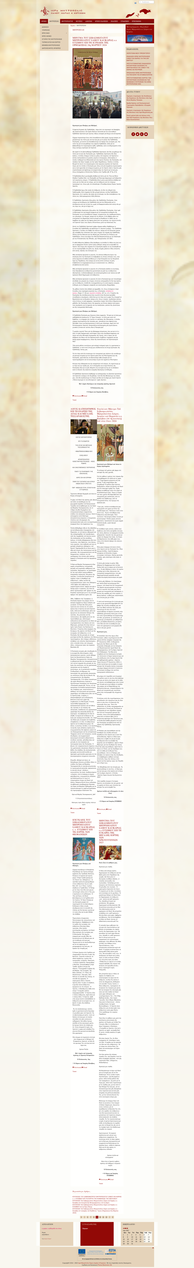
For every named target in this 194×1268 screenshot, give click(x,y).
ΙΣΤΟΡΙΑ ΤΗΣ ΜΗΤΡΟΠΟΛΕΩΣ (52, 39)
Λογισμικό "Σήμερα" (47, 1238)
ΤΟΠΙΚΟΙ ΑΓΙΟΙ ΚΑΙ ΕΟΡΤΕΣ (51, 42)
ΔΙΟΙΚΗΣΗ (45, 27)
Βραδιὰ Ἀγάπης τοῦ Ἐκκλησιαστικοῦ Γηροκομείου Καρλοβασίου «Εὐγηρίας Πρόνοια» (139, 105)
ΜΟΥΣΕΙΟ (79, 21)
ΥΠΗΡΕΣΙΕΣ (46, 30)
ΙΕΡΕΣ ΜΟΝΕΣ (47, 36)
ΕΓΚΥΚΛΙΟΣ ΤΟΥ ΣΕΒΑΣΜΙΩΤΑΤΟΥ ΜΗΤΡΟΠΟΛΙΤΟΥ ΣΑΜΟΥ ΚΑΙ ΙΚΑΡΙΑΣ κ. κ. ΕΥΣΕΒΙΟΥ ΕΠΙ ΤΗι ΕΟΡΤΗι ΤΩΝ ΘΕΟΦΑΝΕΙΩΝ (84, 827)
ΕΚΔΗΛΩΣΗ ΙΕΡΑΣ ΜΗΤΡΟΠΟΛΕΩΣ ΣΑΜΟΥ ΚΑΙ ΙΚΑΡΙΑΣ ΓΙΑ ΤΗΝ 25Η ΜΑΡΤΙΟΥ (138, 58)
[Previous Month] (124, 1228)
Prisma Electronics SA (105, 1265)
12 (106, 1217)
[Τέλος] (112, 1217)
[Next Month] (127, 1228)
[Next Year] (126, 1228)
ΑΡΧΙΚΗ (43, 21)
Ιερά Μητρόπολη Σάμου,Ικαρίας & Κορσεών (92, 1263)
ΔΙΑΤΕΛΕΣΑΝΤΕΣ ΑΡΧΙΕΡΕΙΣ (51, 48)
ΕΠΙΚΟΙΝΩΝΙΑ (136, 21)
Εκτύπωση (78, 396)
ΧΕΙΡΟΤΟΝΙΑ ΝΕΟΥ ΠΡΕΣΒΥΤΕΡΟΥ (138, 53)
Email (85, 396)
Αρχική (73, 25)
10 (100, 1217)
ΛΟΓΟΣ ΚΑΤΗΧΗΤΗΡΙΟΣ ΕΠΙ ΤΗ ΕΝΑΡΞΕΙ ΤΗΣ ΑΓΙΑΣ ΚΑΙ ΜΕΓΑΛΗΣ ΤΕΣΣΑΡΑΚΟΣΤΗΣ (83, 412)
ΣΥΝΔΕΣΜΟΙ (125, 21)
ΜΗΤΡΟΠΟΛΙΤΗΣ (67, 21)
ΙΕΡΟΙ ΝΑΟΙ (46, 33)
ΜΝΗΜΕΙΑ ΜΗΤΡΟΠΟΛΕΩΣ (51, 45)
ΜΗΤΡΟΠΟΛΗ (54, 21)
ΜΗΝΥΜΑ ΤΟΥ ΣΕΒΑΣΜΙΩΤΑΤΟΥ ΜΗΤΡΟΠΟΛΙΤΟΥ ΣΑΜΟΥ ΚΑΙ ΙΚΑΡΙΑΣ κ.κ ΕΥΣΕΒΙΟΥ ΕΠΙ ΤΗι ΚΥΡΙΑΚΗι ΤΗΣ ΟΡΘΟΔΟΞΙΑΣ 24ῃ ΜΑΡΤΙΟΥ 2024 (95, 41)
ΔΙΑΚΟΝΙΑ (88, 21)
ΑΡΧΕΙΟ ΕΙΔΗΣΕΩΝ (101, 21)
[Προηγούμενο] (84, 1217)
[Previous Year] (123, 1228)
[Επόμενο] (109, 1217)
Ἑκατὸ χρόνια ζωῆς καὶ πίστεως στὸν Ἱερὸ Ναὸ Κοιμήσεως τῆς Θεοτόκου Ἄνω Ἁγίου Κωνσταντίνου (139, 117)
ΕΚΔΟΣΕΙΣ (114, 21)
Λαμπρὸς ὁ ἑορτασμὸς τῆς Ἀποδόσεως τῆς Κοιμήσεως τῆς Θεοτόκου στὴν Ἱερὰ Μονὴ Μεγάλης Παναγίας (139, 98)
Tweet (74, 400)
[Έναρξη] (81, 1217)
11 (103, 1217)
